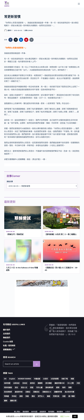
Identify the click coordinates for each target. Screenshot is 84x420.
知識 (27, 396)
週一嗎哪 (71, 396)
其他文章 (10, 181)
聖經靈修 (60, 411)
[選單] (79, 4)
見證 (63, 396)
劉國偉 (40, 383)
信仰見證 (7, 383)
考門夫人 (41, 396)
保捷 (72, 379)
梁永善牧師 (8, 392)
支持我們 (6, 334)
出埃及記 (16, 383)
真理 (21, 396)
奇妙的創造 (8, 387)
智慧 (70, 387)
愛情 (57, 387)
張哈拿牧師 (49, 387)
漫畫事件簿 (58, 392)
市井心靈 (39, 387)
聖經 (48, 396)
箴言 (33, 396)
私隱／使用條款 (9, 345)
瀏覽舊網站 (8, 349)
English (12, 379)
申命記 (14, 396)
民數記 (28, 392)
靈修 (5, 400)
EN (5, 379)
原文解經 (49, 383)
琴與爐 (6, 396)
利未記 (25, 383)
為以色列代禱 (69, 392)
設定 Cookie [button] (64, 416)
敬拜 (63, 387)
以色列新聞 (55, 379)
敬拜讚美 (51, 411)
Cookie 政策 (8, 341)
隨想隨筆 (26, 411)
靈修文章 (13, 400)
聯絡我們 (6, 337)
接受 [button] (75, 416)
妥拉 (16, 387)
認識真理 (43, 411)
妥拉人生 (24, 387)
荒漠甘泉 (56, 396)
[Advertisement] (42, 302)
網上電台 (17, 411)
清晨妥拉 (36, 392)
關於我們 (6, 330)
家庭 (31, 387)
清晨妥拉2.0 (46, 392)
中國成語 (37, 379)
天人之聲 (70, 383)
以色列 (45, 379)
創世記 (32, 383)
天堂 (78, 383)
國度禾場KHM (59, 383)
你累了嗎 (65, 379)
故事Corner (28, 30)
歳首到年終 (19, 392)
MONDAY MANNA (24, 379)
